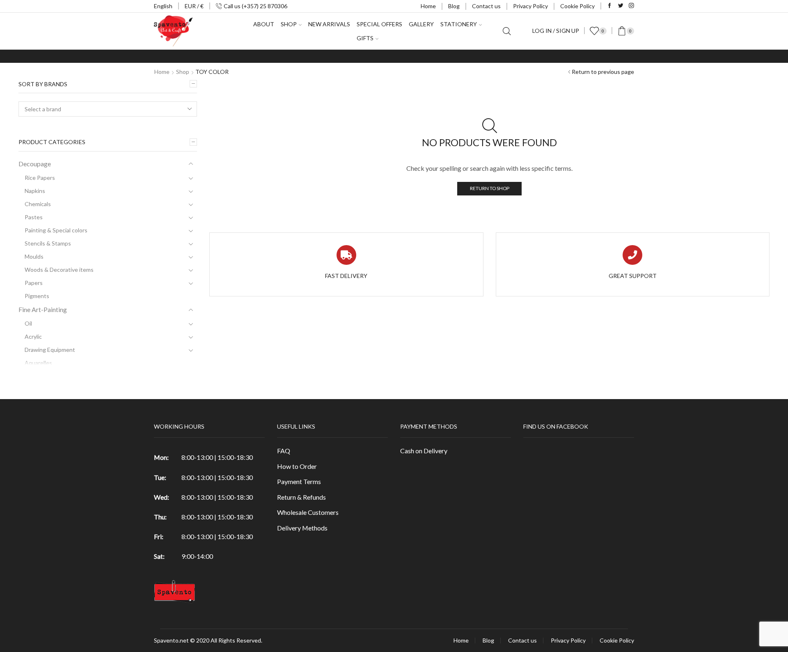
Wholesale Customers (308, 512)
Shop (182, 71)
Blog (454, 5)
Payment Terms (299, 481)
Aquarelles (38, 362)
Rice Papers (40, 177)
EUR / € (194, 5)
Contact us (486, 5)
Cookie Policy (577, 5)
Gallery (421, 24)
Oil (28, 323)
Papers (34, 282)
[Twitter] (620, 6)
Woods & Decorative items (59, 269)
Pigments (37, 295)
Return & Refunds (301, 497)
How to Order (297, 466)
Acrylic (33, 336)
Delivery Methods (302, 528)
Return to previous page (603, 71)
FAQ (283, 451)
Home (428, 5)
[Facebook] (609, 6)
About (263, 24)
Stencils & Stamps (48, 243)
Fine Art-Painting (42, 309)
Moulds (34, 256)
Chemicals (38, 203)
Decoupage (34, 164)
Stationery (458, 24)
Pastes (34, 217)
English (163, 5)
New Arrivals (329, 24)
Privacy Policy (530, 5)
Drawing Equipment (50, 349)
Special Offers (379, 24)
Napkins (35, 190)
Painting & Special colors (56, 230)
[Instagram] (631, 6)
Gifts (365, 37)
